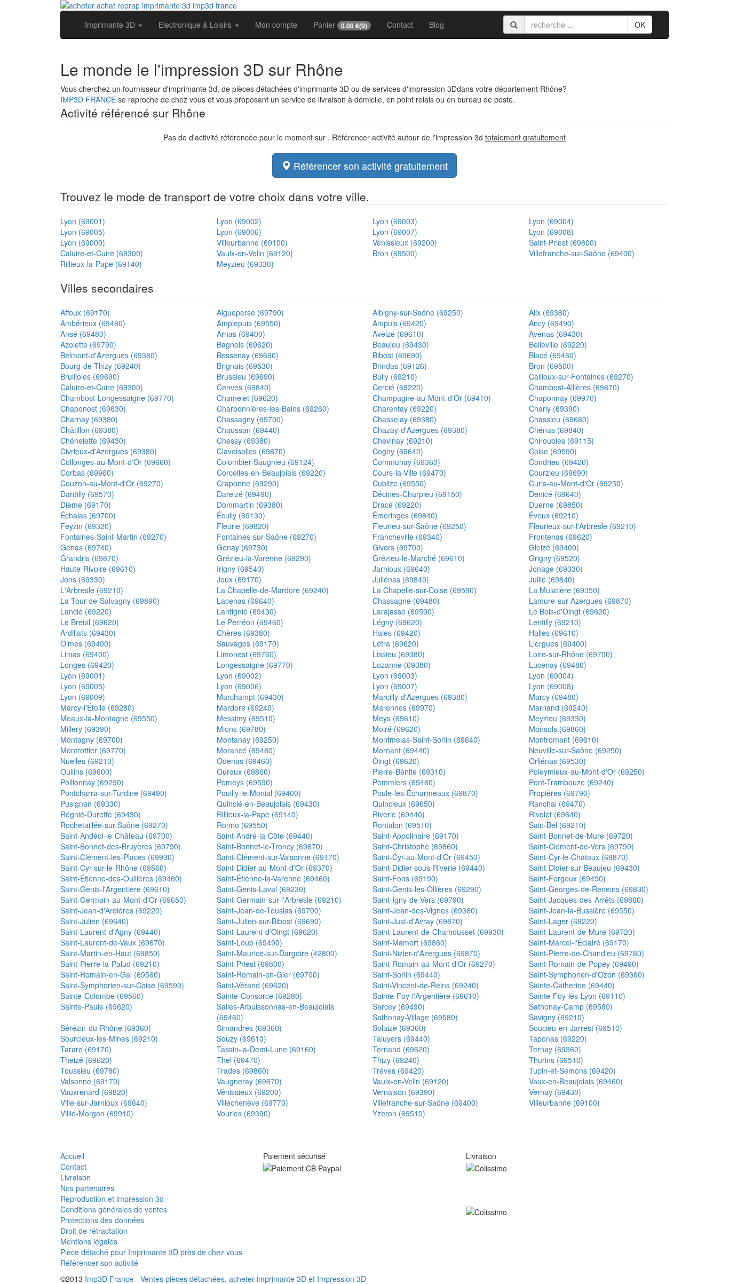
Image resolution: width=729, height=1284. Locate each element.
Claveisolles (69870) (251, 451)
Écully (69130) (241, 515)
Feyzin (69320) (86, 526)
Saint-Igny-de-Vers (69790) (418, 899)
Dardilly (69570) (87, 494)
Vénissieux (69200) (405, 242)
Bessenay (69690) (248, 355)
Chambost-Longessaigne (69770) (117, 397)
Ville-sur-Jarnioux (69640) (103, 1102)
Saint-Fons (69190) (405, 878)
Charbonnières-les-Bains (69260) (273, 408)
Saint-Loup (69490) (249, 942)
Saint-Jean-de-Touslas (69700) (269, 910)
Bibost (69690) (397, 355)
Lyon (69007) (395, 231)
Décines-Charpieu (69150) (417, 494)
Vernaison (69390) (404, 1091)
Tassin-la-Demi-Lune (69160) (266, 1049)
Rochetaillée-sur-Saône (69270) (114, 825)
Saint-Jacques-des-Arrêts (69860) (586, 899)
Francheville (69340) (407, 536)
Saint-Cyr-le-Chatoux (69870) (578, 857)
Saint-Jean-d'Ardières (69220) (111, 910)
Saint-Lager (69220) (563, 921)
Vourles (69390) (244, 1113)
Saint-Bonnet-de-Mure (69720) (581, 835)
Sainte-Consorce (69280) (259, 995)
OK (640, 24)
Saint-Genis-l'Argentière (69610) (115, 889)
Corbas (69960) (87, 472)
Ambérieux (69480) (92, 323)
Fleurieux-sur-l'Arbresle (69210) (582, 526)
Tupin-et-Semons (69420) (572, 1070)
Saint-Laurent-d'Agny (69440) (110, 931)
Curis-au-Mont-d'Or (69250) (576, 483)
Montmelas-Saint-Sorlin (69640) (426, 739)
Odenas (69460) (244, 760)
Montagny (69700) (91, 739)
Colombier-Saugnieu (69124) (265, 461)
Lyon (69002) (239, 221)
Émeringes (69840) (405, 515)
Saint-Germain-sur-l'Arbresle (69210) (279, 899)
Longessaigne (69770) (255, 664)
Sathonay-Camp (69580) (571, 1006)
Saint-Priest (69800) (563, 242)
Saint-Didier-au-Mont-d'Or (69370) (274, 867)
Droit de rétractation (94, 1230)
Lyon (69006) (239, 231)
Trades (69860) (243, 1070)
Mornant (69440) (401, 750)
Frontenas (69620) (560, 536)
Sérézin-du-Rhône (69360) (105, 1027)
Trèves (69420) (398, 1070)
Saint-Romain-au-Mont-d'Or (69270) (434, 963)
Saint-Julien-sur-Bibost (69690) (269, 921)
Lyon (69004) (551, 221)
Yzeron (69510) (399, 1113)
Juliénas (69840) (401, 579)
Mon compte (276, 24)
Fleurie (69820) (243, 526)
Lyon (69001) (82, 221)
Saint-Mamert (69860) (410, 942)
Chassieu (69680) (559, 419)
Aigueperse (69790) (250, 312)
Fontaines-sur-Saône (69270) (266, 536)
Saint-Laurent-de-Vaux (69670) (112, 942)
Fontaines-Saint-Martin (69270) (113, 536)
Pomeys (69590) (245, 782)
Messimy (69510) (246, 718)
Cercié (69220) (398, 387)
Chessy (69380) (244, 440)
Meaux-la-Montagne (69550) (108, 718)
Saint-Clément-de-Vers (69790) (581, 846)
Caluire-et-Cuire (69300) (101, 253)
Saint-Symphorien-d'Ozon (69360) (587, 974)
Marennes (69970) (404, 707)
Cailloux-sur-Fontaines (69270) (581, 376)
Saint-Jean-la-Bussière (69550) (582, 910)
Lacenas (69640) (245, 600)
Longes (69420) (87, 664)
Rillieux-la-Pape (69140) (101, 263)
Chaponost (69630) (93, 408)
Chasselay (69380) (405, 419)
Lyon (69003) (395, 221)
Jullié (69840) (552, 579)
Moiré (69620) (397, 728)
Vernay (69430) (555, 1091)
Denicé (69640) (555, 494)
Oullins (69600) (86, 771)
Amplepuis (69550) (249, 323)
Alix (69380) (549, 312)
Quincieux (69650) (404, 803)
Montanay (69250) (248, 739)
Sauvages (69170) (248, 643)
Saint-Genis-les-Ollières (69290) (427, 889)
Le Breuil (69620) (89, 622)
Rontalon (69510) (402, 825)
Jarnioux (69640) (401, 568)
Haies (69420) (397, 632)
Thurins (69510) (556, 1059)
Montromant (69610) (564, 739)
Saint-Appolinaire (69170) (416, 835)
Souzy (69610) (241, 1038)
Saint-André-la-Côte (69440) (265, 835)
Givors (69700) (398, 547)
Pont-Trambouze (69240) (571, 782)
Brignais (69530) (245, 365)
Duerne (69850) (556, 504)
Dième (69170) (85, 504)
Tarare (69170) (86, 1049)
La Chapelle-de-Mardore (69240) (273, 590)
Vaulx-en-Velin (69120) (255, 253)
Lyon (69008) (551, 231)
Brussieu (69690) (246, 376)
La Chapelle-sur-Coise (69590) (425, 590)
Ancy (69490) (551, 323)
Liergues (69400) (558, 643)
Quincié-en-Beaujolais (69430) (268, 803)
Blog (436, 24)
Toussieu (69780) (90, 1070)
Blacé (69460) (552, 355)
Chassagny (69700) (250, 419)
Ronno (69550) (242, 825)
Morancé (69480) (246, 750)
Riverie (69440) (399, 814)
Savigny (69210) (556, 1017)
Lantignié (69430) (246, 611)
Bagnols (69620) (245, 344)
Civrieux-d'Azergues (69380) (108, 451)
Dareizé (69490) (244, 494)
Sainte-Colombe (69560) (102, 995)
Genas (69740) (86, 547)
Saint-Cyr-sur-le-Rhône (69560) (113, 867)
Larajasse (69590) (403, 611)
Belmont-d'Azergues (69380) (108, 355)
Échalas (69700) (88, 515)
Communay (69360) (406, 461)
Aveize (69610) (398, 333)
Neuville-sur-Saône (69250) (575, 750)
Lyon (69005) (82, 231)
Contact (400, 24)
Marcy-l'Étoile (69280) (97, 707)
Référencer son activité (99, 1262)
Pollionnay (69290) (92, 782)
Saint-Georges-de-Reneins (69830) (588, 889)
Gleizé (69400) (554, 547)
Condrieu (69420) (559, 461)
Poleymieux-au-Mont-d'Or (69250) (587, 771)
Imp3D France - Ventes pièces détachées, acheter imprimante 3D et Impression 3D (225, 1278)
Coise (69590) (553, 451)
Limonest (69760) (246, 654)
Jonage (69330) (556, 568)
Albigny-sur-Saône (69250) (418, 312)
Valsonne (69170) (90, 1081)
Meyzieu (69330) (245, 263)
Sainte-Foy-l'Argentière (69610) (426, 995)
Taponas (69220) (558, 1038)
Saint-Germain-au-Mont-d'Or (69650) (123, 899)
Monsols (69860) (557, 728)
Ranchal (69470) (557, 803)
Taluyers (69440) (401, 1038)
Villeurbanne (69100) (252, 242)
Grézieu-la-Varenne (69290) (264, 558)
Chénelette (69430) (93, 440)
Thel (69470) (238, 1059)
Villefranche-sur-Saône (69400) (582, 253)
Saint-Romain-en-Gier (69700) (268, 974)
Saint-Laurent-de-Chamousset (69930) (438, 931)
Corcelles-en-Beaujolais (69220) (271, 472)
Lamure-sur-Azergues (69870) (580, 600)
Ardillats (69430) (88, 632)
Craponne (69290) (248, 483)
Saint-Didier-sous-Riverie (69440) (429, 867)
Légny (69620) (397, 622)
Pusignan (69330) (90, 803)
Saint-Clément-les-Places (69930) (117, 857)
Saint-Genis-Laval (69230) (261, 889)
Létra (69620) (396, 643)
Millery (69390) (85, 728)
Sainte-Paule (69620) (96, 1006)
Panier (340, 24)
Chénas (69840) (556, 429)
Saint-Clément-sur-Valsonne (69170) (278, 857)
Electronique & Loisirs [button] (196, 24)
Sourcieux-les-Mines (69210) (109, 1038)
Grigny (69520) (554, 558)
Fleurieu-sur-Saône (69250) (419, 526)
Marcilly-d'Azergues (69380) (420, 696)
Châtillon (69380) (89, 429)
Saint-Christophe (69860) (415, 846)
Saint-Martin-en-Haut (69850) (110, 953)
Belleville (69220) (558, 344)
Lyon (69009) (82, 242)
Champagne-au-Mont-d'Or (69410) (432, 397)
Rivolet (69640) (555, 814)
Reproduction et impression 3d (112, 1198)
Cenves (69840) (244, 387)
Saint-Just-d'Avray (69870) (418, 921)
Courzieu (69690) (558, 472)
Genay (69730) (242, 547)
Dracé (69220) (397, 504)
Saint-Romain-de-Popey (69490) (584, 963)
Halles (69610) (554, 632)
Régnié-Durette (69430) (100, 814)
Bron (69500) (395, 253)
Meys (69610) (396, 718)
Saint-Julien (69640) (94, 921)
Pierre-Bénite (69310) (409, 771)
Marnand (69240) (558, 707)
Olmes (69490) (85, 643)
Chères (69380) (243, 632)
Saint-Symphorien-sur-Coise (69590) (122, 985)
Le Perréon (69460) (250, 622)
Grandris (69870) (89, 558)
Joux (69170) (239, 579)
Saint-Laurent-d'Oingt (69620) (267, 931)
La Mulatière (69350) (564, 590)
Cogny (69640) (398, 451)
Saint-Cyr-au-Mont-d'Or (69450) (426, 857)
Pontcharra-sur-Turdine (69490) (113, 792)
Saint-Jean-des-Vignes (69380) (425, 910)
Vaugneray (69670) (249, 1081)
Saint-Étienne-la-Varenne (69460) (273, 878)
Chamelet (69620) (247, 397)
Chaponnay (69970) (563, 397)
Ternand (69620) (401, 1049)
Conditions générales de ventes (113, 1209)
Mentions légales (88, 1241)
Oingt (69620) (396, 760)
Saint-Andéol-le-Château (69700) (116, 835)
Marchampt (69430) (250, 696)
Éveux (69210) (554, 515)
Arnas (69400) (241, 333)
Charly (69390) (554, 408)
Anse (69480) (83, 333)
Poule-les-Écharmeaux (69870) (425, 792)
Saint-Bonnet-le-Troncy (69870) (270, 846)
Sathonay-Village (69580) (415, 1017)
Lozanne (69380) (402, 664)
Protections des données (102, 1220)
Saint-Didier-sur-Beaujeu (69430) (584, 867)
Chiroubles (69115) (561, 440)
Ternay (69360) (555, 1049)
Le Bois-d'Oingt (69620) (569, 611)
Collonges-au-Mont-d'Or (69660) (115, 461)
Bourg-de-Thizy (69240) (100, 365)
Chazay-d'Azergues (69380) (420, 429)
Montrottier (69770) (93, 750)
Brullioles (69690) (90, 376)
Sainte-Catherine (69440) (572, 985)
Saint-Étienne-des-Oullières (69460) (121, 878)
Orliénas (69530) (557, 760)
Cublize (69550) (399, 483)
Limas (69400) (84, 654)
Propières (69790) (559, 792)
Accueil (72, 1156)
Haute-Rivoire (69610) (98, 568)
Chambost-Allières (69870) (574, 387)
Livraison (75, 1177)
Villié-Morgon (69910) (96, 1113)
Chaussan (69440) (248, 429)
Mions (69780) (241, 728)
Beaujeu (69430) (401, 344)
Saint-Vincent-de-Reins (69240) (426, 985)
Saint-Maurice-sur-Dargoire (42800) (277, 953)
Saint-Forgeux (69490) (567, 878)
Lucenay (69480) (558, 664)
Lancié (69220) (86, 611)
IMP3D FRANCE (88, 99)
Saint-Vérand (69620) (253, 985)
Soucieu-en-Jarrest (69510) (575, 1027)
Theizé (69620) (86, 1059)
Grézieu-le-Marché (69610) (419, 558)
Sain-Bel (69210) (557, 825)
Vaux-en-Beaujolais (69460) (576, 1081)
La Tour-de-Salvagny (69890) (110, 600)
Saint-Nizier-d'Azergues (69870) (426, 953)
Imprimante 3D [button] (111, 24)
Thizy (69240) (396, 1059)
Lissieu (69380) (399, 654)
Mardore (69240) (245, 707)
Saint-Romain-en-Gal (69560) (110, 974)
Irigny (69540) (240, 568)
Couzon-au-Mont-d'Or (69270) (111, 483)
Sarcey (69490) (399, 1006)
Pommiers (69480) (404, 782)
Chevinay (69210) (403, 440)
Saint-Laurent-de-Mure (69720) (582, 931)
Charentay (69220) (405, 408)
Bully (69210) (395, 376)
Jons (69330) (82, 579)
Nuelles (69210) (87, 760)
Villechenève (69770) (252, 1102)
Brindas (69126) (400, 365)
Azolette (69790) (88, 344)
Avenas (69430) (556, 333)
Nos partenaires (87, 1188)
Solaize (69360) (399, 1027)
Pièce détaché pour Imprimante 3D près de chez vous (151, 1252)
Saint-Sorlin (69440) (406, 974)
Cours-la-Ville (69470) (409, 472)
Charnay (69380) (89, 419)
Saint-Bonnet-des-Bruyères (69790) (120, 846)
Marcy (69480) (554, 696)
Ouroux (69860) (244, 771)
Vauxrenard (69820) (94, 1091)
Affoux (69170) (85, 312)
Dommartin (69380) (250, 504)
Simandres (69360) (249, 1027)
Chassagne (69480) (406, 600)
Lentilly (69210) (555, 622)
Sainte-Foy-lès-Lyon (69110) (577, 995)
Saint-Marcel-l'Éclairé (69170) (579, 942)
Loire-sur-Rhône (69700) (571, 654)
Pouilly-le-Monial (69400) (259, 792)
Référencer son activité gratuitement (369, 165)
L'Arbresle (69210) (91, 590)
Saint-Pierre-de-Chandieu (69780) (586, 953)
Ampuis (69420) (399, 323)
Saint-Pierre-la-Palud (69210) (110, 963)
